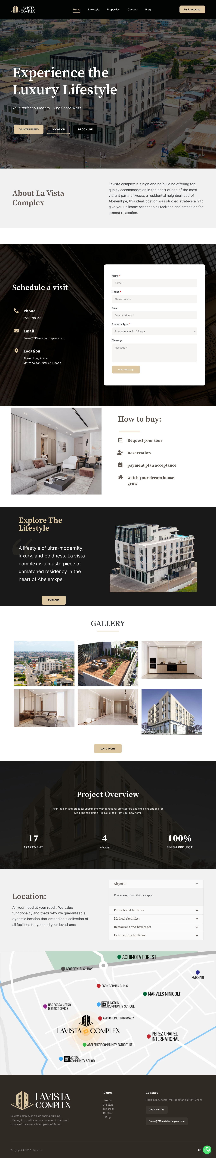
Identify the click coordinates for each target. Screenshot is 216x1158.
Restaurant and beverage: (132, 927)
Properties (113, 9)
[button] (156, 884)
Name (116, 275)
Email (115, 308)
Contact (132, 9)
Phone (116, 291)
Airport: (120, 884)
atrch (39, 1150)
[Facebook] (199, 1150)
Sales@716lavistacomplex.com (167, 1121)
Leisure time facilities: (130, 935)
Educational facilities (129, 910)
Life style (93, 9)
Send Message (125, 369)
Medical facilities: (127, 919)
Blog (148, 9)
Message (117, 340)
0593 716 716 (156, 1109)
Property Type (121, 324)
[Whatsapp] (207, 1150)
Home (76, 9)
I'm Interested (192, 9)
